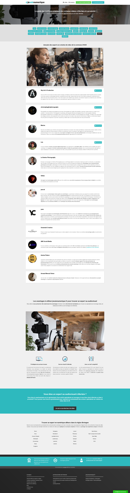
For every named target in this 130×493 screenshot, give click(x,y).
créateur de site (93, 28)
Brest (35, 431)
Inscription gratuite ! (98, 2)
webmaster (65, 36)
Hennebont (55, 433)
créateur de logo (83, 28)
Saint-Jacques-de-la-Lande (94, 433)
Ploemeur (75, 433)
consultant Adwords (64, 28)
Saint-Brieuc (94, 431)
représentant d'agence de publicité (73, 33)
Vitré (94, 441)
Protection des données (31, 482)
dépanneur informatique (49, 31)
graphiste (76, 31)
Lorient (74, 431)
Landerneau (55, 438)
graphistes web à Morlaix (93, 247)
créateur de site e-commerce (35, 31)
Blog (28, 485)
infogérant (31, 33)
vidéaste (99, 33)
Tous (34, 28)
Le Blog (65, 2)
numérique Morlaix (56, 483)
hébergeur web (83, 31)
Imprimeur (91, 31)
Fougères (36, 446)
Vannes (94, 438)
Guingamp (55, 431)
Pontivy (74, 436)
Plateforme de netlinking (31, 483)
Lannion (55, 443)
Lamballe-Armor (55, 436)
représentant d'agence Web (89, 33)
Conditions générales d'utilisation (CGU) (34, 480)
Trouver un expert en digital (84, 2)
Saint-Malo (94, 436)
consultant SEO (74, 28)
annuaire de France (31, 377)
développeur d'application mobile (64, 31)
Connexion (72, 2)
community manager (52, 28)
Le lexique (29, 488)
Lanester (55, 441)
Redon (74, 441)
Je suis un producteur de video (65, 408)
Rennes (75, 443)
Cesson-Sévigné (35, 436)
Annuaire (28, 478)
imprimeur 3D (98, 31)
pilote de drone (51, 33)
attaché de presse (42, 28)
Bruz (36, 433)
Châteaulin (35, 438)
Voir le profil (98, 90)
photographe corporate (40, 33)
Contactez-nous (30, 487)
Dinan (35, 443)
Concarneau (35, 441)
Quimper (75, 438)
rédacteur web (60, 33)
